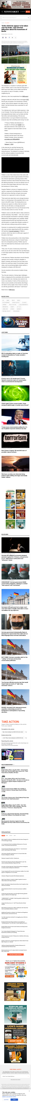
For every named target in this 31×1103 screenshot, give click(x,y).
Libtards (7, 43)
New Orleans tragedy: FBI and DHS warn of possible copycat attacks (14, 451)
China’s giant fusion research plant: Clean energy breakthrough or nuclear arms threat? (15, 404)
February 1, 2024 (9, 144)
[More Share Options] (15, 37)
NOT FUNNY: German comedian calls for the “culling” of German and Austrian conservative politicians (14, 658)
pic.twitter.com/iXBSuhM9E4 (12, 139)
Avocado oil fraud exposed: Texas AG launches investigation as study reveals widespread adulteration (15, 867)
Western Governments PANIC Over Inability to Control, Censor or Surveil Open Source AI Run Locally (14, 790)
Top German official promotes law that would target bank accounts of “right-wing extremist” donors (15, 684)
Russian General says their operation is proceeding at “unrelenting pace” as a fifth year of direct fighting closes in (14, 922)
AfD (4, 41)
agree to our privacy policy (9, 1096)
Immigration (19, 42)
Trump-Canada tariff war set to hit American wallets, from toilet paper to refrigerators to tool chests (15, 872)
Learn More (6, 1099)
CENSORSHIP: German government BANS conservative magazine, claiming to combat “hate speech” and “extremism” (14, 583)
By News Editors (4, 34)
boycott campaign (14, 231)
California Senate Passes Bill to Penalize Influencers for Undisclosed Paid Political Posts (13, 946)
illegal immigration (13, 42)
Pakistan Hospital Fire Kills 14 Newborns (10, 858)
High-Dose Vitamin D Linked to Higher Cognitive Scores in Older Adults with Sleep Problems (14, 880)
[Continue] (28, 1076)
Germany (3, 42)
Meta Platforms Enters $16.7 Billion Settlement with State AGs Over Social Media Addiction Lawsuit (15, 908)
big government (15, 41)
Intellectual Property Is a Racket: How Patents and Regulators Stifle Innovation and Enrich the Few (15, 913)
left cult (26, 42)
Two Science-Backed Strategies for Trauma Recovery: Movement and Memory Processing (13, 932)
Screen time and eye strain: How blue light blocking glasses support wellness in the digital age (14, 894)
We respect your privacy (15, 1079)
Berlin (9, 41)
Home (3, 22)
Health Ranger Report (7, 764)
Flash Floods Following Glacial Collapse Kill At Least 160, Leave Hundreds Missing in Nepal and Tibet (14, 862)
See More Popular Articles (15, 954)
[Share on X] (12, 37)
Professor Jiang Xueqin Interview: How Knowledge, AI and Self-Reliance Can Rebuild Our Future (15, 814)
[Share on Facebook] (9, 37)
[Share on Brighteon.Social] (3, 37)
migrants (10, 43)
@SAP (19, 125)
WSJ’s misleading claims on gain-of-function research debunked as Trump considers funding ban (15, 355)
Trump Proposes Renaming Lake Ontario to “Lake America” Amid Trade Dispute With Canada (14, 849)
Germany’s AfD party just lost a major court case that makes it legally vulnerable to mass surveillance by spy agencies (15, 608)
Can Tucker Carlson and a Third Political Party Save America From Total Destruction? (15, 798)
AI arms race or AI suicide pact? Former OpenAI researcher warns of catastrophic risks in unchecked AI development (14, 380)
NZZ (27, 99)
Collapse (7, 22)
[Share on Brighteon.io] (6, 37)
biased (11, 41)
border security (21, 41)
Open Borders (21, 43)
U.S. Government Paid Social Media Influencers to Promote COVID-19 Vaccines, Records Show (14, 845)
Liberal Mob (4, 43)
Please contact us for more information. (10, 745)
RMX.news (25, 96)
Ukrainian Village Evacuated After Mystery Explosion (13, 875)
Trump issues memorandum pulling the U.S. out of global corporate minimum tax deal (14, 427)
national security (16, 43)
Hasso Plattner (7, 42)
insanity (23, 42)
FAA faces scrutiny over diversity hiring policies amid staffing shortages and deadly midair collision (14, 475)
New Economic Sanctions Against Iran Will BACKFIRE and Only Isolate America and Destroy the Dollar (15, 822)
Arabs (6, 41)
